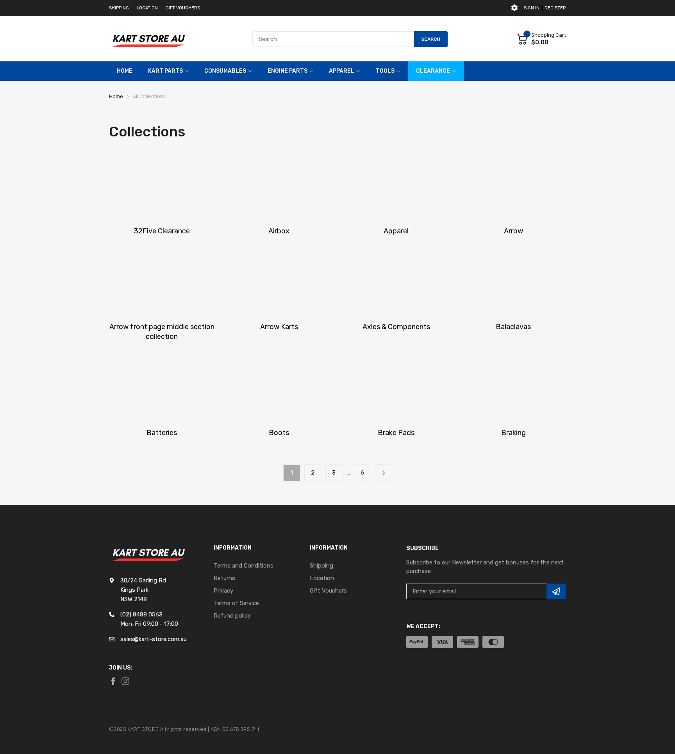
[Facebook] (113, 681)
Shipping (119, 8)
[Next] (383, 473)
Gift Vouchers (183, 8)
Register (555, 8)
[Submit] (556, 591)
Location (147, 8)
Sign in (531, 8)
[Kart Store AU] (148, 39)
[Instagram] (125, 681)
